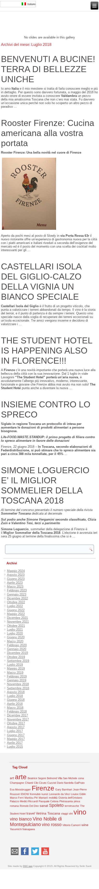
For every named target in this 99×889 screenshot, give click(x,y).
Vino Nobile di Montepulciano (36, 821)
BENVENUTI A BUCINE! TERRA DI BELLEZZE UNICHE (48, 69)
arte (21, 777)
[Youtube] (45, 855)
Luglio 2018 (15, 696)
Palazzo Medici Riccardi (24, 801)
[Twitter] (35, 855)
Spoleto (56, 805)
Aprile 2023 (15, 582)
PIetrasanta (66, 801)
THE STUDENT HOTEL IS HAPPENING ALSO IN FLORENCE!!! (46, 351)
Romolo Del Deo (29, 805)
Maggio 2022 (16, 614)
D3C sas (27, 866)
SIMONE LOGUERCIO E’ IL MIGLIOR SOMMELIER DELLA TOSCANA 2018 (45, 485)
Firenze (43, 788)
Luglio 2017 (15, 731)
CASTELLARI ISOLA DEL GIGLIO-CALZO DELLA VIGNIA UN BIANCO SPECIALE (41, 281)
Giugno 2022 (16, 610)
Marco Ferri (17, 797)
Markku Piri (31, 797)
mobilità (53, 797)
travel (30, 813)
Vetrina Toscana (48, 813)
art (12, 778)
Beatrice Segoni (37, 778)
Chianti (29, 782)
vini (71, 813)
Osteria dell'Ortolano (70, 797)
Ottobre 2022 (16, 602)
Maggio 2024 (16, 571)
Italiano (31, 4)
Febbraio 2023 (17, 590)
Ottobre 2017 (16, 723)
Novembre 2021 (18, 621)
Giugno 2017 (16, 735)
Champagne (17, 782)
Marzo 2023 (15, 586)
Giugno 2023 (16, 579)
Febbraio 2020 (17, 645)
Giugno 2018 (16, 700)
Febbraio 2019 (17, 676)
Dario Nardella (65, 782)
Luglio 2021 (15, 629)
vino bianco (21, 819)
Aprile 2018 (15, 704)
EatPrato (79, 782)
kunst (45, 794)
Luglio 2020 (15, 633)
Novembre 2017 (18, 719)
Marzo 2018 (15, 707)
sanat (44, 806)
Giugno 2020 (16, 637)
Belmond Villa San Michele (62, 778)
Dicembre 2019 (17, 653)
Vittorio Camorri (71, 825)
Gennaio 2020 (16, 649)
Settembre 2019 (18, 661)
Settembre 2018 (18, 688)
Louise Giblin (78, 794)
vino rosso (52, 824)
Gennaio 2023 (16, 594)
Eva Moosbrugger (20, 789)
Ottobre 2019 (16, 657)
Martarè (43, 797)
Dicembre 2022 (17, 598)
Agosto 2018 (16, 692)
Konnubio (35, 794)
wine (84, 825)
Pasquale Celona (48, 801)
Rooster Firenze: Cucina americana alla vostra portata (47, 133)
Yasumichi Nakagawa (22, 829)
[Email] (14, 855)
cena (81, 778)
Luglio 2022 (15, 606)
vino (80, 812)
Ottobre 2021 (16, 626)
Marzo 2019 (15, 672)
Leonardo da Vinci (59, 794)
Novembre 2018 (18, 684)
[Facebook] (25, 855)
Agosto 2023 (16, 575)
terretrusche (72, 805)
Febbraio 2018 (17, 711)
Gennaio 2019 (16, 680)
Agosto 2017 (16, 727)
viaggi (64, 813)
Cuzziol (51, 782)
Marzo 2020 (15, 641)
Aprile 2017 (15, 743)
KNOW (25, 794)
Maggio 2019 (16, 668)
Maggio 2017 (16, 739)
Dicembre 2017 (17, 715)
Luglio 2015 (15, 746)
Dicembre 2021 (17, 618)
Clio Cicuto (40, 782)
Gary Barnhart (63, 789)
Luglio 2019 (15, 664)
